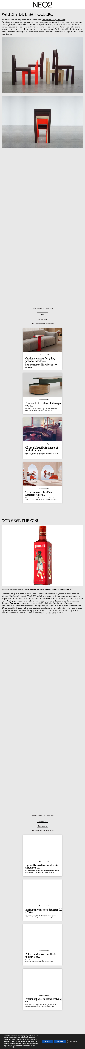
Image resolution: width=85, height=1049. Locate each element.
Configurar (73, 1041)
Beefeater (14, 603)
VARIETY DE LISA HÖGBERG (27, 14)
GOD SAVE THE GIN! (20, 520)
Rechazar (60, 1041)
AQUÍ (13, 1047)
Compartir (42, 314)
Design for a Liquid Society (54, 20)
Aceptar (47, 1041)
